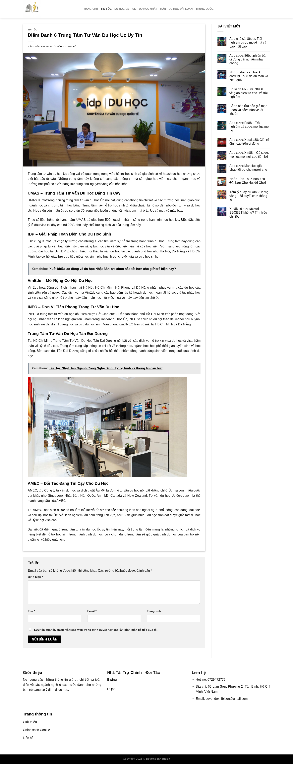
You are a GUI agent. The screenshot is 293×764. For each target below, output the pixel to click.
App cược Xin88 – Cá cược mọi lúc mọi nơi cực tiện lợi (249, 154)
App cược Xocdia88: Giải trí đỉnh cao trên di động (249, 141)
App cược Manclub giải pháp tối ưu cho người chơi (248, 167)
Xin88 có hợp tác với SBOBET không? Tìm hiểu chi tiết (248, 212)
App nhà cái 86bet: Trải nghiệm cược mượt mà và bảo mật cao (247, 42)
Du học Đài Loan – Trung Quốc (191, 8)
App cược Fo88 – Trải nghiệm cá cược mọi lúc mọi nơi (249, 126)
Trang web (154, 611)
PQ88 (111, 689)
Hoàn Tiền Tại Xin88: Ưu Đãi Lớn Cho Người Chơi (247, 180)
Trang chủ (90, 8)
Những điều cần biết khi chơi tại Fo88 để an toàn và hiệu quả (248, 76)
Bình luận (35, 576)
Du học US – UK (125, 8)
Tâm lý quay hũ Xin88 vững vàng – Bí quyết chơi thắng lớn (248, 195)
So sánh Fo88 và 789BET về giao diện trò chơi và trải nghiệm (248, 93)
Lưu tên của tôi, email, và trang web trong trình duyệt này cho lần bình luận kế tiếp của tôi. (96, 629)
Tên (31, 611)
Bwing (112, 679)
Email (91, 611)
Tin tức (106, 8)
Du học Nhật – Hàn (152, 8)
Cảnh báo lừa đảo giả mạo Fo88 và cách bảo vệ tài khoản (248, 109)
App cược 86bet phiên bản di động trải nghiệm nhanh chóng (248, 59)
